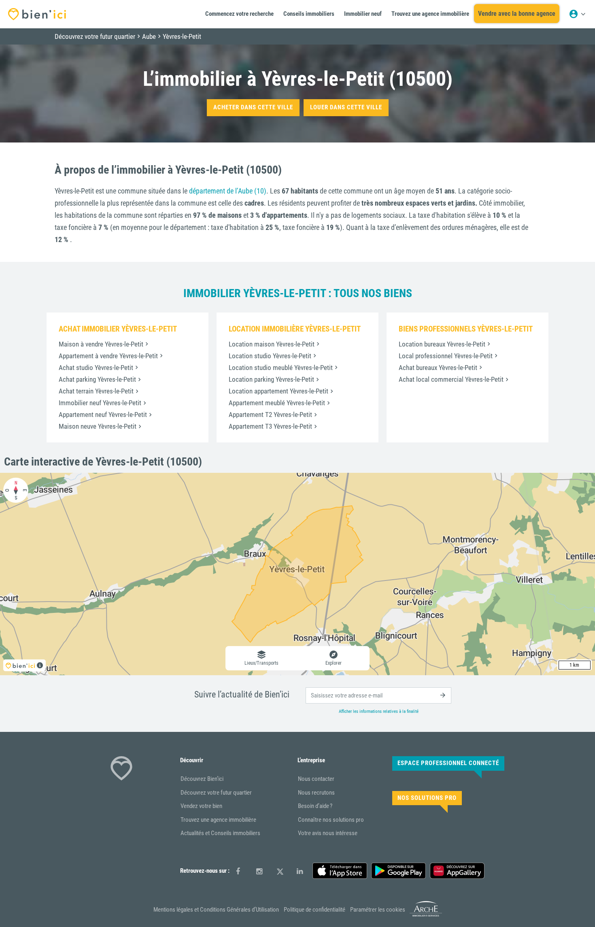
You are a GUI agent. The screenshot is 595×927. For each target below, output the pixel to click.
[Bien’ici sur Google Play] (398, 871)
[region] (297, 574)
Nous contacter (316, 778)
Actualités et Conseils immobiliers (220, 833)
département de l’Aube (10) (227, 191)
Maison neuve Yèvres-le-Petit (97, 426)
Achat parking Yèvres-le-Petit (97, 379)
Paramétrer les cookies (377, 909)
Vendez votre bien (201, 806)
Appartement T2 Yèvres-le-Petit (270, 414)
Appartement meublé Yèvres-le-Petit (277, 403)
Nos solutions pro (427, 798)
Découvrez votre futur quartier (216, 792)
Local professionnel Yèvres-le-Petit (446, 356)
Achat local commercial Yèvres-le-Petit (451, 379)
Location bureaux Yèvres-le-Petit (442, 344)
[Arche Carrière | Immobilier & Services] (426, 914)
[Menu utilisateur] (577, 14)
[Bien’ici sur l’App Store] (339, 871)
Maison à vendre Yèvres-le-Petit (101, 344)
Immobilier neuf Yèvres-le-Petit (100, 403)
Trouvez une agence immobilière (218, 819)
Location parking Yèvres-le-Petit (271, 379)
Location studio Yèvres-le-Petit (270, 356)
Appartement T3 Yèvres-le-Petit (270, 426)
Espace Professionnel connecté (448, 763)
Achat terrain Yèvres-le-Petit (96, 391)
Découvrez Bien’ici (202, 778)
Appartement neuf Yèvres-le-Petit (103, 414)
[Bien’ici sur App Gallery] (457, 871)
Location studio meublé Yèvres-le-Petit (281, 368)
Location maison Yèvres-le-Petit (271, 344)
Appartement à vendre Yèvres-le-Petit (108, 356)
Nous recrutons (316, 792)
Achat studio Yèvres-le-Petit (96, 368)
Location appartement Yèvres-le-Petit (278, 391)
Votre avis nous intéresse (327, 833)
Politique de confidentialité (314, 909)
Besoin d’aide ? (315, 806)
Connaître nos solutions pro (331, 819)
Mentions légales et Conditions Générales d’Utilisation (216, 909)
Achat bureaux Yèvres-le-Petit (438, 368)
